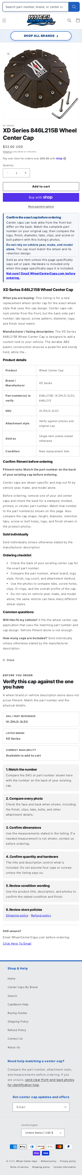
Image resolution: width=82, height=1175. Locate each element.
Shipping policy (17, 915)
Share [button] (10, 660)
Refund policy (41, 915)
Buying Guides (17, 1012)
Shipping (7, 151)
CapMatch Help (18, 1004)
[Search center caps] (74, 7)
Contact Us (15, 1038)
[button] (4, 20)
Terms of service (19, 1167)
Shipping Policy (18, 1021)
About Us (14, 1047)
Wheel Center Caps (26, 1161)
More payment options (41, 206)
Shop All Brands (39, 36)
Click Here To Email (17, 943)
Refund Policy (17, 1030)
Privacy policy (68, 1161)
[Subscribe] (65, 1107)
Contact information (65, 1167)
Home (11, 978)
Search (12, 995)
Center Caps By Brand (23, 987)
